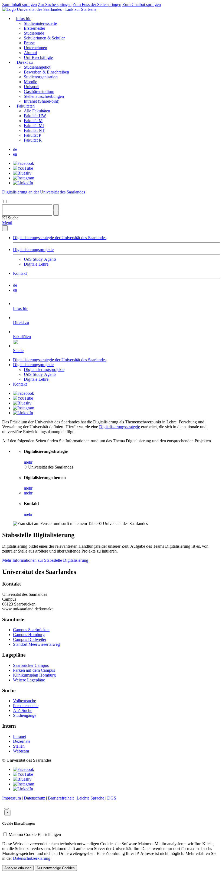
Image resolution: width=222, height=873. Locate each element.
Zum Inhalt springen (19, 4)
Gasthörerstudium (39, 91)
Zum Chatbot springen (141, 4)
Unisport (31, 86)
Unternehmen (35, 47)
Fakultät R (33, 140)
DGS (111, 798)
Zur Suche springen (54, 4)
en (15, 154)
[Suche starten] (56, 207)
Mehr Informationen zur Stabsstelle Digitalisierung (45, 560)
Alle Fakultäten (37, 111)
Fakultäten (26, 106)
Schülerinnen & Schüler (44, 38)
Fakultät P (32, 135)
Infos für (23, 18)
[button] (10, 218)
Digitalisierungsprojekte (33, 249)
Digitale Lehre (36, 264)
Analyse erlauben (17, 868)
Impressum (11, 798)
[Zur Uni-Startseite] (49, 9)
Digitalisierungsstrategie (119, 426)
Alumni (30, 52)
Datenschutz (34, 798)
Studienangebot (37, 67)
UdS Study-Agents (40, 259)
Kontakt (20, 273)
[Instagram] (23, 178)
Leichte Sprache (90, 798)
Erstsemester (34, 28)
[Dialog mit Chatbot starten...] (6, 809)
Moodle (30, 81)
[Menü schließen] (5, 228)
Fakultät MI (34, 125)
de (15, 149)
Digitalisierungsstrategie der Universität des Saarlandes (59, 237)
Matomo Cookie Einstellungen (35, 834)
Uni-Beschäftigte (38, 57)
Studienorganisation (41, 77)
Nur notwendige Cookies (56, 868)
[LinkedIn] (23, 182)
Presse (29, 43)
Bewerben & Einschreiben (46, 72)
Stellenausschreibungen (44, 96)
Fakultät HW (35, 115)
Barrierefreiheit (61, 798)
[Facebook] (23, 163)
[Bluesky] (22, 173)
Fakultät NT (34, 130)
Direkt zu (25, 62)
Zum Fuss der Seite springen (97, 4)
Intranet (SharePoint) (41, 101)
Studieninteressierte (40, 23)
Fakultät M (33, 120)
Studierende (34, 33)
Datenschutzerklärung (31, 858)
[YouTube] (23, 168)
